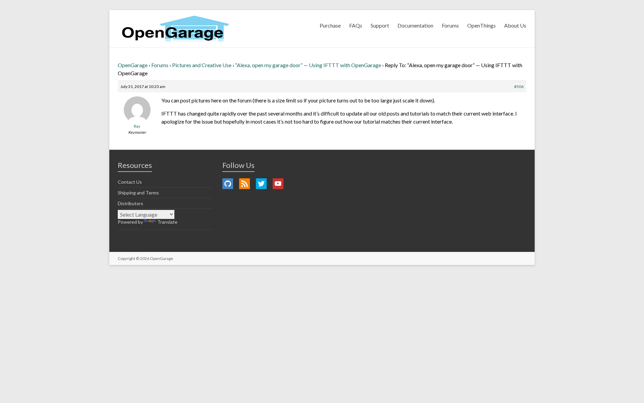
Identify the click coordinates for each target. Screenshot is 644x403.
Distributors (130, 203)
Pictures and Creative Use (201, 65)
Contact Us (130, 182)
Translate (167, 222)
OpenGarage (133, 65)
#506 (519, 86)
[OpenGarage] (175, 28)
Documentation (415, 25)
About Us (515, 25)
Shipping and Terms (138, 192)
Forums (450, 25)
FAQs (355, 25)
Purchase (330, 25)
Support (380, 25)
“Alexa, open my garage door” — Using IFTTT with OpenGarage (308, 65)
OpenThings (481, 25)
